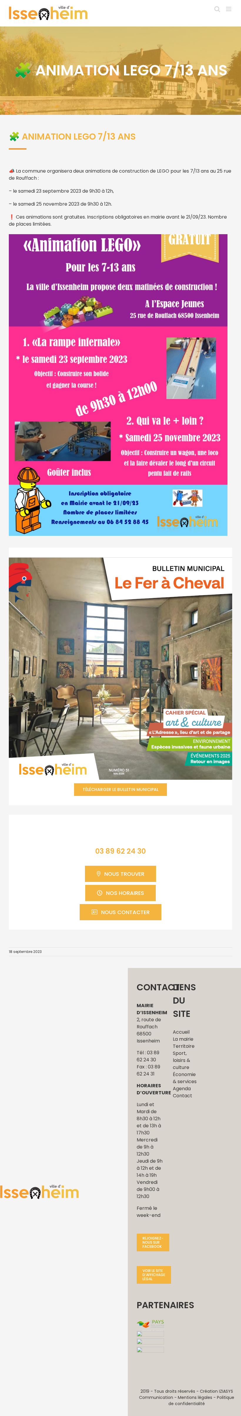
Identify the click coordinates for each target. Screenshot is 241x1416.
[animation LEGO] (118, 236)
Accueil (181, 1032)
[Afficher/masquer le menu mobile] (229, 9)
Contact (182, 1095)
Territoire (184, 1046)
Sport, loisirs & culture (181, 1060)
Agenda (182, 1088)
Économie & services (185, 1078)
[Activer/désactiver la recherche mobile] (217, 9)
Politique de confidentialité (201, 1400)
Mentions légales (195, 1397)
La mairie (183, 1039)
